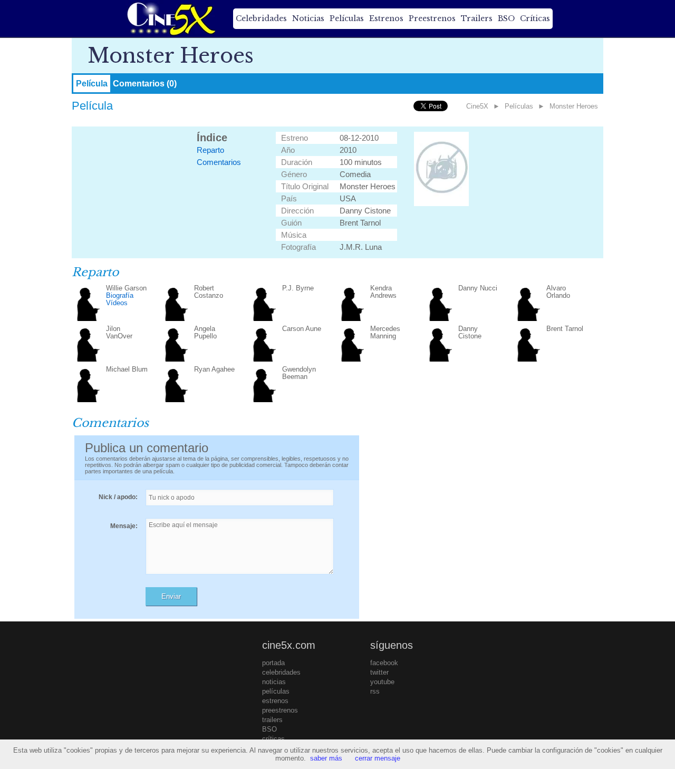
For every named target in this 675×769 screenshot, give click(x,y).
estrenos (275, 701)
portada (273, 663)
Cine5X (477, 106)
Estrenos (386, 18)
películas (276, 691)
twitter (379, 672)
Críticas (535, 18)
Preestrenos (432, 18)
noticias (274, 682)
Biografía (119, 295)
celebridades (281, 672)
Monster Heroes (573, 106)
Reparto (210, 149)
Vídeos (117, 303)
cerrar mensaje (377, 758)
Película (92, 83)
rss (375, 691)
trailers (272, 720)
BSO (506, 18)
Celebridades (261, 18)
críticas (273, 739)
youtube (382, 682)
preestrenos (280, 710)
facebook (384, 663)
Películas (347, 18)
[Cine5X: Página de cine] (170, 18)
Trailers (477, 18)
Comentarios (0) (145, 83)
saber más (326, 758)
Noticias (308, 18)
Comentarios (219, 162)
